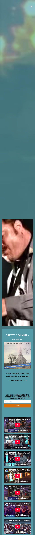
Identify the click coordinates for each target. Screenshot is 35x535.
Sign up (17, 406)
